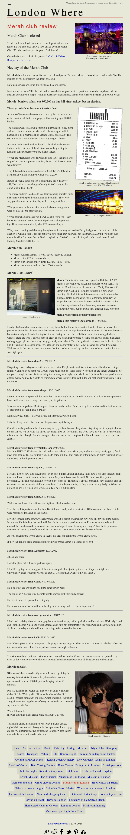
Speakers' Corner (18, 765)
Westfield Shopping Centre (52, 794)
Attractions (35, 748)
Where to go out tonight (29, 788)
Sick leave (73, 771)
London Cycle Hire (111, 794)
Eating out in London (87, 765)
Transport (32, 754)
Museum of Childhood (72, 777)
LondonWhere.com (58, 823)
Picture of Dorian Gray (84, 794)
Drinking (59, 748)
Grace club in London (47, 782)
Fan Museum (48, 777)
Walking (45, 754)
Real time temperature (52, 771)
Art (24, 748)
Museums (82, 748)
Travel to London (56, 800)
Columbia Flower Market (29, 759)
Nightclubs (97, 748)
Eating (71, 748)
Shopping (111, 748)
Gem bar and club (22, 782)
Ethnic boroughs (27, 771)
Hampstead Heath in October (41, 805)
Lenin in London (105, 759)
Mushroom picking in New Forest (65, 811)
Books (48, 748)
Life (55, 754)
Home (16, 748)
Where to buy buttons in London (96, 788)
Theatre (19, 754)
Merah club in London (76, 782)
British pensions (112, 765)
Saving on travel (35, 800)
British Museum (29, 777)
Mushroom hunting (94, 805)
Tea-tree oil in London (21, 794)
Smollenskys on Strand (105, 782)
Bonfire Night (68, 754)
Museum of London (98, 777)
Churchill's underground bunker (96, 754)
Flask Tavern (65, 765)
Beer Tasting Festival (43, 765)
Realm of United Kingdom (97, 771)
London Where (45, 11)
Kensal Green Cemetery (61, 759)
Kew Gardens (85, 759)
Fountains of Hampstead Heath (87, 800)
